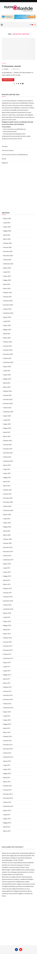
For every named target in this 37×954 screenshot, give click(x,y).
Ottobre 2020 (7, 506)
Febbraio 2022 (7, 440)
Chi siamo (5, 146)
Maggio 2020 (7, 527)
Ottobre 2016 (7, 703)
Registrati (5, 163)
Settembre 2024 (8, 313)
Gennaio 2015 (7, 790)
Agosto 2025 (7, 268)
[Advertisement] (18, 188)
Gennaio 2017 (7, 691)
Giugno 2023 (7, 375)
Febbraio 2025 (7, 292)
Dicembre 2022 (7, 399)
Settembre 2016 (8, 707)
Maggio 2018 (7, 625)
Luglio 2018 (6, 617)
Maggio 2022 (7, 428)
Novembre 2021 (8, 453)
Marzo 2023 (7, 387)
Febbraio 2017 (7, 687)
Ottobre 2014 (7, 802)
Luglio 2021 (6, 469)
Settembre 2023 (8, 362)
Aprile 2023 (6, 383)
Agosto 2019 (7, 564)
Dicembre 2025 (7, 251)
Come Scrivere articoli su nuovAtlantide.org (15, 154)
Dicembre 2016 (7, 695)
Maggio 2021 (7, 477)
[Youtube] (32, 24)
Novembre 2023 (8, 354)
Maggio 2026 (7, 231)
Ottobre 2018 (7, 605)
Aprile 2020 (6, 531)
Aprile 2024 (6, 333)
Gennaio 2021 (7, 494)
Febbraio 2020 (7, 539)
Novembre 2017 (8, 650)
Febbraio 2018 (7, 638)
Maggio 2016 (7, 724)
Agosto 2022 (7, 416)
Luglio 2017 (6, 666)
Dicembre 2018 (7, 596)
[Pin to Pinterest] (20, 83)
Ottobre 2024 (7, 309)
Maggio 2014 (7, 823)
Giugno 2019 (7, 572)
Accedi (4, 159)
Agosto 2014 (7, 810)
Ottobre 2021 (7, 457)
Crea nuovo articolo (7, 150)
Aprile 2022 (6, 432)
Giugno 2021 (7, 473)
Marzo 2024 (7, 338)
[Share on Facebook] (16, 83)
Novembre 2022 (8, 403)
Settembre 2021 (8, 461)
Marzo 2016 (7, 732)
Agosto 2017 (7, 662)
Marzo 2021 (7, 486)
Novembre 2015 (8, 749)
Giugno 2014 (7, 818)
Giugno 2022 (7, 424)
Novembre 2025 (8, 255)
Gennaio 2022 (7, 444)
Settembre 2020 (8, 510)
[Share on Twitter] (18, 83)
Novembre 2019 (8, 551)
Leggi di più (7, 79)
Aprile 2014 (6, 827)
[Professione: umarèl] (18, 49)
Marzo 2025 (7, 288)
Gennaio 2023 (7, 395)
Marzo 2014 (7, 831)
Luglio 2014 (6, 814)
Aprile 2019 (6, 580)
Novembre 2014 (8, 798)
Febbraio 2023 (7, 391)
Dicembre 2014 (7, 794)
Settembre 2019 (8, 560)
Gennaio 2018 (7, 642)
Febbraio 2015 (7, 786)
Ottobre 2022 (7, 407)
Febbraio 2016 (7, 736)
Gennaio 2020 (7, 543)
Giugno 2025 (7, 276)
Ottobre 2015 (7, 753)
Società (4, 63)
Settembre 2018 (8, 609)
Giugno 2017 (7, 671)
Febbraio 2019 (7, 588)
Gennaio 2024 (7, 346)
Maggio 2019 (7, 576)
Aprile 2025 (6, 284)
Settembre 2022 (8, 412)
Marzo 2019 (7, 584)
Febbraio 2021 (7, 490)
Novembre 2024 (8, 305)
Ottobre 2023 (7, 358)
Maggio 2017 (7, 675)
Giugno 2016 (7, 720)
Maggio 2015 (7, 773)
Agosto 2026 (7, 218)
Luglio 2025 (6, 272)
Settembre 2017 (8, 658)
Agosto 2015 (7, 761)
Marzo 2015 (7, 781)
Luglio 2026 (6, 222)
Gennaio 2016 (7, 740)
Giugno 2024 (7, 325)
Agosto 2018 (7, 613)
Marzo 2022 (7, 436)
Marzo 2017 (7, 683)
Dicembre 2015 (7, 744)
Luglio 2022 (6, 420)
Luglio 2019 (6, 568)
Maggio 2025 (7, 280)
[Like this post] (14, 83)
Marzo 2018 (7, 633)
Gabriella (6, 69)
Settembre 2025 (8, 264)
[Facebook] (30, 24)
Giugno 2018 (7, 621)
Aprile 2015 (6, 777)
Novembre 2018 (8, 601)
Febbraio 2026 (7, 243)
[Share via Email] (22, 83)
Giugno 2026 (7, 227)
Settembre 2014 (8, 806)
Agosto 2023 (7, 366)
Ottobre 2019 (7, 555)
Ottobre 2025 (7, 259)
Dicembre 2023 (7, 350)
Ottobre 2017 (7, 654)
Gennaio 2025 (7, 296)
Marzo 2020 (7, 535)
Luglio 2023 (6, 370)
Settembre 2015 (8, 757)
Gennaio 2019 (7, 592)
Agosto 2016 (7, 712)
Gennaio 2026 (7, 247)
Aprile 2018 (6, 629)
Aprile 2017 (6, 679)
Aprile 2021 (6, 481)
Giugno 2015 (7, 769)
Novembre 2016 (8, 699)
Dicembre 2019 (7, 547)
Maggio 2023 (7, 379)
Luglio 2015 (6, 765)
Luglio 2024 (6, 321)
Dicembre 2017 (7, 646)
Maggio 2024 (7, 329)
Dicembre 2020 (7, 498)
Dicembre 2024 (7, 301)
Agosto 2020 (7, 514)
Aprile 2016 (6, 728)
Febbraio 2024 (7, 342)
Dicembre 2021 (7, 449)
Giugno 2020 (7, 522)
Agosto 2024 (7, 317)
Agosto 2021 (7, 465)
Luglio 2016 (6, 716)
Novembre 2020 (8, 502)
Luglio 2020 (6, 518)
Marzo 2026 (7, 239)
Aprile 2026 (6, 235)
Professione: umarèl (11, 66)
